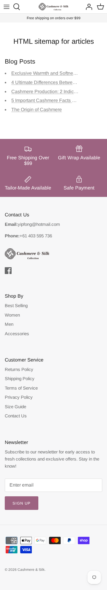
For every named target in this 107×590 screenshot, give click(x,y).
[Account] (87, 6)
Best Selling (16, 305)
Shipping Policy (19, 378)
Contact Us (16, 415)
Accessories (17, 333)
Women (12, 314)
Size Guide (15, 406)
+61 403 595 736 (36, 235)
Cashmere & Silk (31, 570)
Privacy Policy (19, 397)
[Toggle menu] (6, 6)
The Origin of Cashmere (36, 109)
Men (9, 324)
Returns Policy (19, 369)
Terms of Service (21, 387)
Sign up (21, 503)
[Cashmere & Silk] (53, 6)
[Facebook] (8, 270)
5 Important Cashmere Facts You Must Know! (58, 100)
